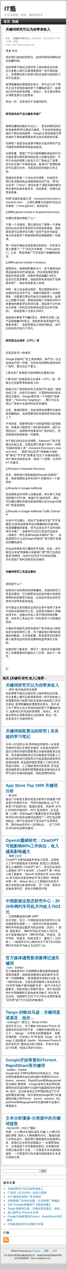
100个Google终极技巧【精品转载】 (29, 1204)
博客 (46, 1250)
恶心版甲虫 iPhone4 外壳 (23, 1212)
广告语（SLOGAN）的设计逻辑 (27, 1192)
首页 (7, 21)
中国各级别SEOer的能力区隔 (25, 1224)
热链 (15, 21)
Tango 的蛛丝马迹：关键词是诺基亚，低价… (35, 1208)
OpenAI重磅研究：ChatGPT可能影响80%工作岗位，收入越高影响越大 (32, 846)
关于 (54, 1250)
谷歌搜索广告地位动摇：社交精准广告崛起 (34, 1200)
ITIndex (36, 1250)
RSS (6, 1240)
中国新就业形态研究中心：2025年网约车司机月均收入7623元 (33, 906)
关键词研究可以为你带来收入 (32, 685)
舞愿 (14, 50)
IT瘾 (10, 8)
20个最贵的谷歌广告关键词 (24, 1196)
